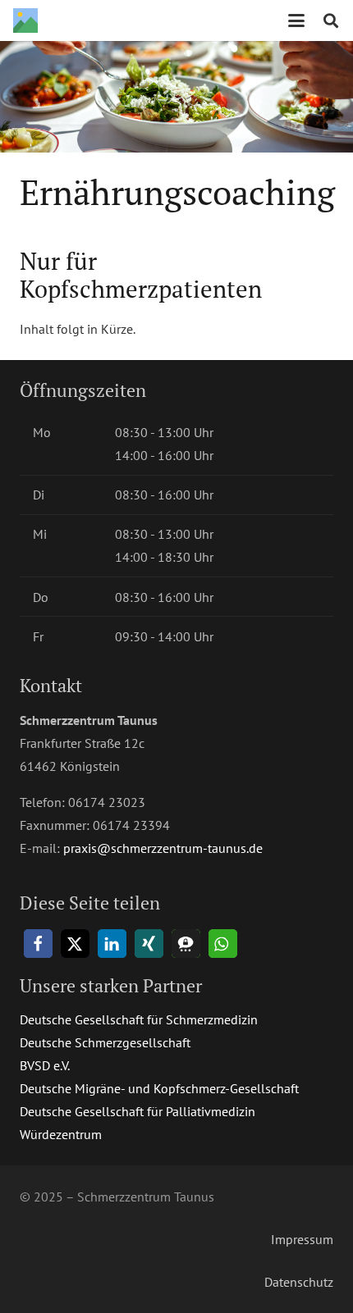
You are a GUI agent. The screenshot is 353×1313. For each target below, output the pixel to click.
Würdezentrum (61, 1134)
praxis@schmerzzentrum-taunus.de (163, 848)
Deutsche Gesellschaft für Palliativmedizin (137, 1111)
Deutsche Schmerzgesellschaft (105, 1042)
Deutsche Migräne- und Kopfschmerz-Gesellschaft (159, 1088)
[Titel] (25, 20)
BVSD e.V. (45, 1065)
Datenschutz (298, 1282)
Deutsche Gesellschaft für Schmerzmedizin (139, 1019)
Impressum (302, 1239)
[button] (296, 20)
